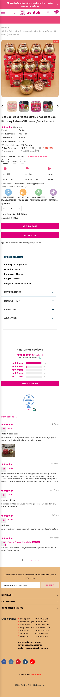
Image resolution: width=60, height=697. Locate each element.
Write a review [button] (30, 383)
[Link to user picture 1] (8, 450)
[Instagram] (11, 661)
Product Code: (8, 134)
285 (7, 242)
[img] (7, 424)
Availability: (6, 137)
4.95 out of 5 (37, 355)
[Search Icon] (13, 12)
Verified (26, 409)
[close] (57, 4)
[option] (30, 68)
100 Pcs (5, 161)
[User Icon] (48, 12)
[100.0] (28, 400)
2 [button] (26, 560)
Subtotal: (5, 218)
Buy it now (30, 235)
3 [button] (31, 560)
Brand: (4, 130)
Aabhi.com (36, 674)
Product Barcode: (9, 141)
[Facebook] (3, 661)
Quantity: (5, 203)
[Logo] (30, 12)
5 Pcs (22, 161)
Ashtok (22, 130)
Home (4, 27)
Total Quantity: (8, 214)
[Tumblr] (25, 661)
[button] (7, 127)
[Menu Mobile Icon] (3, 12)
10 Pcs (14, 161)
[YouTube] (32, 661)
